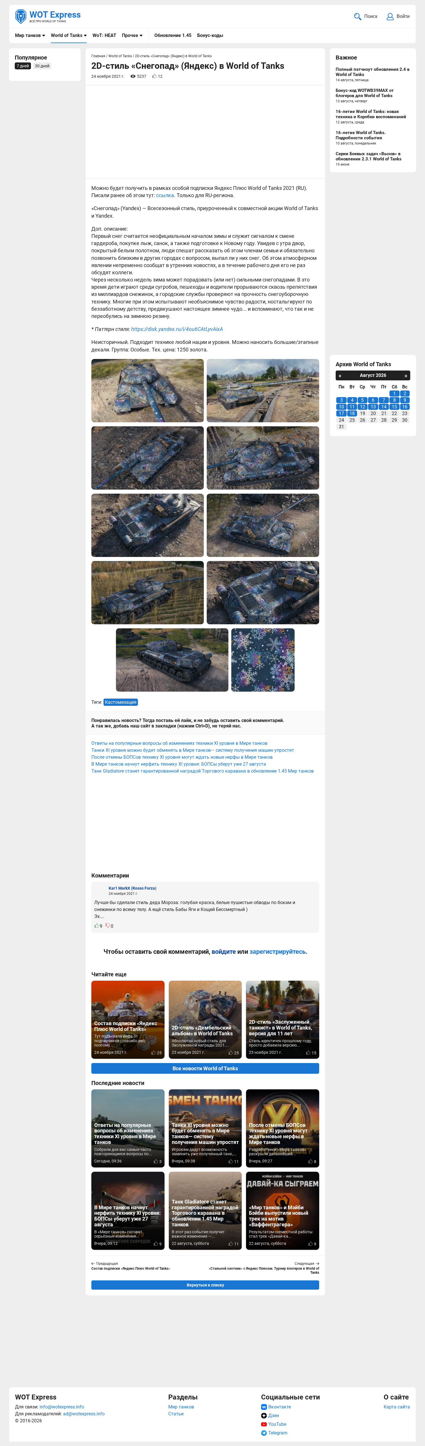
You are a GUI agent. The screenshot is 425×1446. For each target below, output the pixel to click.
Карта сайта (397, 1407)
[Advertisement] (205, 1340)
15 (394, 407)
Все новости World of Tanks (205, 1068)
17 (341, 413)
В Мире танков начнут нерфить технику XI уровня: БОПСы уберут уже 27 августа (178, 764)
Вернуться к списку (205, 1285)
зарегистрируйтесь (278, 951)
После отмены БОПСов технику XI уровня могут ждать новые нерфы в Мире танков (182, 757)
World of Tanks (66, 35)
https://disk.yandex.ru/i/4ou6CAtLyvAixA (177, 329)
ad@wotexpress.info (84, 1414)
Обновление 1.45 (172, 35)
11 (352, 407)
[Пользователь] (100, 890)
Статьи (176, 1414)
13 (373, 407)
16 (404, 407)
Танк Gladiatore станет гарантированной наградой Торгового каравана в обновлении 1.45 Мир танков (202, 771)
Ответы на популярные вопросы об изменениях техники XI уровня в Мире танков (179, 743)
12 (362, 407)
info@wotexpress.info (62, 1407)
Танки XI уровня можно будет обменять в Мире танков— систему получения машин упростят (192, 750)
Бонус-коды (210, 35)
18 (352, 413)
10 (341, 407)
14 (384, 407)
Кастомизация (120, 702)
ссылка (165, 195)
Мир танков (28, 35)
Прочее (130, 35)
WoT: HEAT (104, 35)
